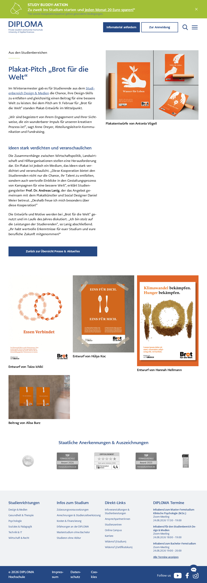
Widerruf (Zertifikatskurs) (119, 547)
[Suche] (185, 27)
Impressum (57, 574)
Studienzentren (113, 524)
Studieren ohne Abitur (69, 538)
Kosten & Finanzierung (69, 521)
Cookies (94, 574)
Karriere (109, 536)
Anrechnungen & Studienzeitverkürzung (79, 515)
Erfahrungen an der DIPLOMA (73, 526)
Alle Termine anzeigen (166, 557)
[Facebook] (187, 575)
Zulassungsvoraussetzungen (73, 509)
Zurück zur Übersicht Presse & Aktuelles (53, 251)
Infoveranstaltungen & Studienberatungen (117, 511)
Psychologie (15, 521)
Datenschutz (76, 574)
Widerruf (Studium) (116, 541)
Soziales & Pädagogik (20, 526)
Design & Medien (17, 509)
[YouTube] (178, 576)
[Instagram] (196, 575)
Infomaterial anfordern (121, 27)
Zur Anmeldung (159, 27)
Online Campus (113, 530)
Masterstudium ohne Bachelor (73, 532)
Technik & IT (15, 532)
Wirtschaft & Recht (18, 538)
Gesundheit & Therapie (21, 515)
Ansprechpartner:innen (117, 519)
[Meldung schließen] (196, 9)
